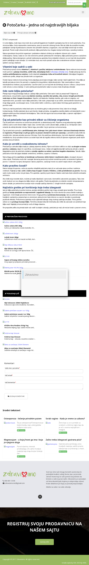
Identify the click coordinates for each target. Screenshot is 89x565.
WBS (84, 563)
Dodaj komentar (16, 396)
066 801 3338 (30, 2)
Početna (6, 2)
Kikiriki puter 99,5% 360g (14, 271)
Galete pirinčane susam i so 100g (17, 314)
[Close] (68, 269)
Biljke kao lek (8, 33)
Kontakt (20, 2)
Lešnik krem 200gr (11, 237)
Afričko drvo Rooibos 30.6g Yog (16, 325)
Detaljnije (22, 430)
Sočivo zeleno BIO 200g (13, 226)
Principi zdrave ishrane (26, 33)
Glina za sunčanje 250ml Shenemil (17, 348)
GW (74, 563)
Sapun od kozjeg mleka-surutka (16, 260)
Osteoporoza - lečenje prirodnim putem (23, 418)
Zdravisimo (31, 274)
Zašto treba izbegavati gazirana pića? (64, 439)
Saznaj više (44, 542)
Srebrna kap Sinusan (12, 337)
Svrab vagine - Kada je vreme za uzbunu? (65, 418)
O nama (13, 2)
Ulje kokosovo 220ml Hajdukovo (16, 303)
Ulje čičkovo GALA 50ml (13, 249)
